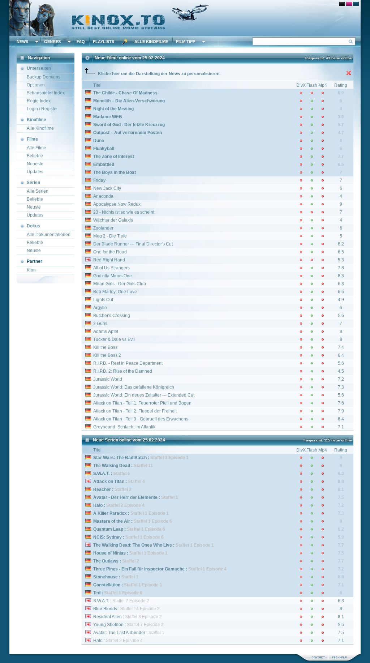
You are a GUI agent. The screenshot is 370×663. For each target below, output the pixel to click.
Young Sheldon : (128, 624)
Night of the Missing (113, 108)
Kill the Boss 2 (107, 355)
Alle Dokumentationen (48, 234)
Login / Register (42, 108)
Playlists (103, 41)
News (22, 41)
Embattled (103, 164)
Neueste (35, 163)
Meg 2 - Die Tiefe (110, 236)
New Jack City (107, 188)
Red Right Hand (109, 259)
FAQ (81, 41)
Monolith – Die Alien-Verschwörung (129, 100)
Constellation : (127, 584)
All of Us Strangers (111, 267)
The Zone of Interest (113, 156)
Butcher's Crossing (111, 315)
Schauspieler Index (46, 92)
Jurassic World (107, 379)
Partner (34, 261)
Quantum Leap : (129, 529)
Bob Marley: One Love (115, 291)
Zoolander (103, 228)
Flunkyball (103, 148)
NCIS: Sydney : (128, 537)
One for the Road (110, 251)
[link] (185, 18)
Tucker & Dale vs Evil (114, 339)
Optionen (36, 84)
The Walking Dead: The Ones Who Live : (153, 545)
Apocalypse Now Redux (117, 204)
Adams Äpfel (105, 331)
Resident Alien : (127, 616)
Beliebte (35, 155)
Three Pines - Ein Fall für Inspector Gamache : (160, 569)
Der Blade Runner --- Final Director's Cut (133, 244)
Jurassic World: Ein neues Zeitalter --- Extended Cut (143, 395)
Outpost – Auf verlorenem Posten (127, 132)
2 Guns (100, 323)
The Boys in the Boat (114, 172)
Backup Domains (43, 77)
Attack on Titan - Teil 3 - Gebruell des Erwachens (140, 419)
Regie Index (39, 100)
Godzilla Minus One (112, 275)
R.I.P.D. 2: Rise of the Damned (122, 371)
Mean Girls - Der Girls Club (119, 283)
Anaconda (103, 196)
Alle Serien (37, 191)
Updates (35, 171)
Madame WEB (107, 116)
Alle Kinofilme (151, 41)
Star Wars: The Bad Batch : (141, 457)
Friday (99, 180)
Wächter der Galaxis (113, 220)
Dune (98, 140)
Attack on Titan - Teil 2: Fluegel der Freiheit (135, 411)
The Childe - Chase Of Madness (125, 92)
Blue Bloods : (126, 608)
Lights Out (103, 299)
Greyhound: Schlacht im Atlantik (124, 426)
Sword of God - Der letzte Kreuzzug (129, 124)
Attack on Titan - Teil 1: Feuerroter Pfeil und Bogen (142, 403)
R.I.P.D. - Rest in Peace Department (128, 363)
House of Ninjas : (130, 553)
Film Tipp (185, 41)
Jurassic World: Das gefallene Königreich (133, 387)
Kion (31, 270)
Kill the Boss (105, 347)
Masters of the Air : (132, 521)
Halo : (119, 505)
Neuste (34, 207)
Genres (52, 41)
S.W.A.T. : (121, 600)
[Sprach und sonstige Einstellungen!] (125, 41)
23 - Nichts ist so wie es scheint (123, 212)
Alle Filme (36, 147)
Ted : (117, 592)
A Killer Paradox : (131, 513)
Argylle (100, 307)
